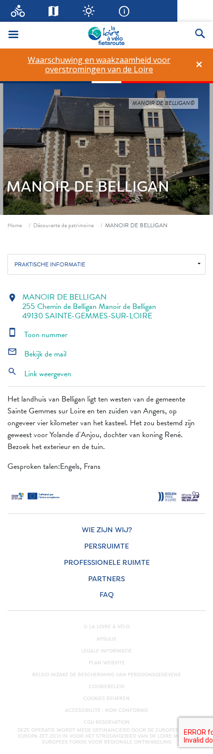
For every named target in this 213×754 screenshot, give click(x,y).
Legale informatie (106, 651)
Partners (106, 579)
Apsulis (106, 639)
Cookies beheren (106, 699)
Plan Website (107, 663)
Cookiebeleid (106, 687)
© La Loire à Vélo (107, 627)
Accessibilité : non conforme (106, 710)
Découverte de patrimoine (63, 225)
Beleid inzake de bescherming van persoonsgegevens (106, 675)
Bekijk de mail (36, 354)
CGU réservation (107, 722)
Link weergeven (39, 374)
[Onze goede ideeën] (88, 11)
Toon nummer (37, 335)
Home (14, 225)
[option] (99, 64)
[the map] (53, 11)
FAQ (107, 595)
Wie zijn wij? (107, 530)
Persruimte (106, 546)
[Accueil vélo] (18, 11)
